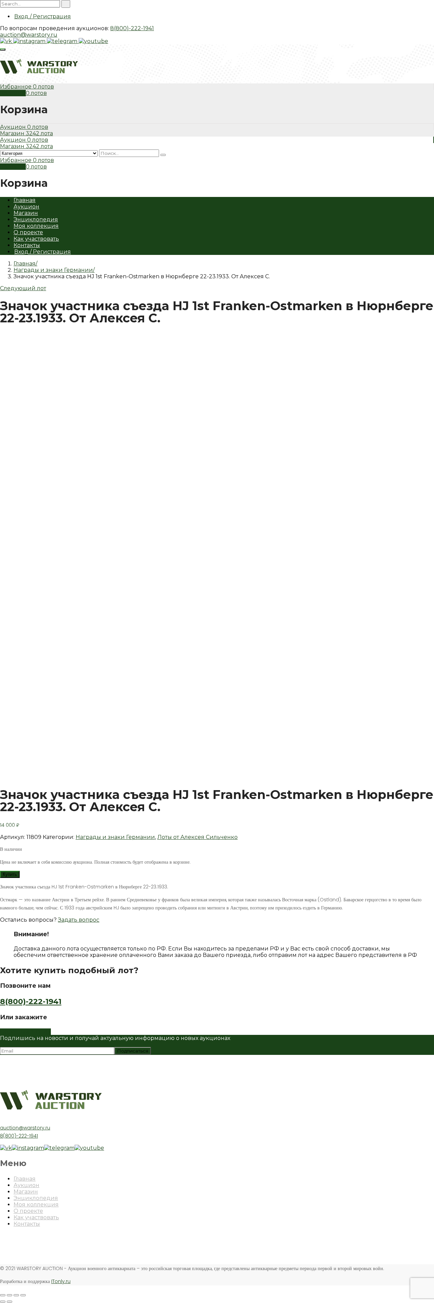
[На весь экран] (16, 1295)
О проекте (28, 232)
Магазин (13, 133)
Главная (25, 200)
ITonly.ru (61, 1281)
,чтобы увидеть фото (28, 773)
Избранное (16, 86)
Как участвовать (36, 239)
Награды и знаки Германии (53, 270)
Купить (10, 874)
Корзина (13, 93)
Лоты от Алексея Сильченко (197, 837)
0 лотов (43, 86)
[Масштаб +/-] (23, 1295)
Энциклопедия (36, 219)
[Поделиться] (9, 1295)
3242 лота (39, 133)
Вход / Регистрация (42, 16)
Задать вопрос (78, 920)
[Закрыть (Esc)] (2, 1295)
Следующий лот (23, 288)
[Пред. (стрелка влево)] (2, 1302)
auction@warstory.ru (28, 35)
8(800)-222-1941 (132, 28)
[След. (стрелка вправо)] (9, 1302)
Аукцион (13, 127)
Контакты (27, 245)
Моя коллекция (36, 226)
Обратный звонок (25, 1031)
